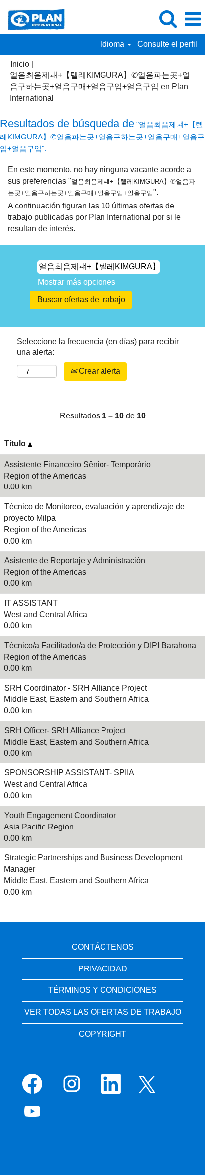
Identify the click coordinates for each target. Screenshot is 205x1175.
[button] (192, 19)
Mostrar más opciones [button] (76, 282)
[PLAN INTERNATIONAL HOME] (32, 18)
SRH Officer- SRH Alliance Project (65, 730)
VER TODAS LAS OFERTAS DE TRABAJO (102, 1012)
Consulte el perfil (167, 44)
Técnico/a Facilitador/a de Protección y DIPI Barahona (100, 645)
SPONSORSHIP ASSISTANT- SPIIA (69, 772)
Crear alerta (98, 371)
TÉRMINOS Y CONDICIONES (102, 990)
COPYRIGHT (102, 1034)
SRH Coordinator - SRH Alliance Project (75, 688)
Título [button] (16, 443)
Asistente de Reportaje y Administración (74, 560)
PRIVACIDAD (102, 969)
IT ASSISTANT (31, 603)
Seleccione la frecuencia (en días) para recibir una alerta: (98, 347)
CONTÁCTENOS (103, 947)
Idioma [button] (113, 44)
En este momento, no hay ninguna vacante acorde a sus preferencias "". (101, 181)
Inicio (19, 64)
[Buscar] (167, 19)
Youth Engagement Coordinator (60, 815)
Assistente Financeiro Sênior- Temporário (77, 464)
